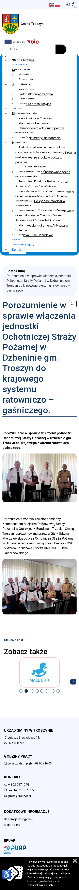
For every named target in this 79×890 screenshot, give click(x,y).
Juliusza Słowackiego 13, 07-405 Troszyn (22, 740)
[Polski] (58, 5)
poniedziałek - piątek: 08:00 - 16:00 (29, 763)
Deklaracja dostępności (18, 819)
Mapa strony (12, 824)
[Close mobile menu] (4, 56)
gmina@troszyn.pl (19, 795)
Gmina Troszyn (32, 24)
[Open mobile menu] (75, 7)
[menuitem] (23, 60)
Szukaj (61, 49)
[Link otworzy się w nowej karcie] (33, 42)
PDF (73, 303)
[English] (52, 5)
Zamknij (75, 861)
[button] (68, 4)
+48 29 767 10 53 (18, 784)
